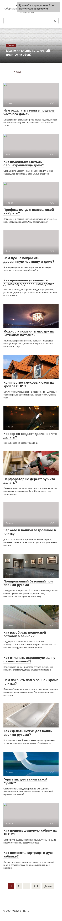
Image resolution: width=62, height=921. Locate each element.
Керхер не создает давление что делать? (30, 435)
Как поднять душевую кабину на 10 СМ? (30, 832)
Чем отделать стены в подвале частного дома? (29, 112)
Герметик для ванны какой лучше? (25, 781)
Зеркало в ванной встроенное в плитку (29, 532)
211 (36, 886)
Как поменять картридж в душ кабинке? (28, 854)
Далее (48, 886)
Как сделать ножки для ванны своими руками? (28, 733)
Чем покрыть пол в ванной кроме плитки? (31, 681)
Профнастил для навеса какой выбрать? (28, 211)
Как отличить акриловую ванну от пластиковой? (29, 659)
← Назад (15, 71)
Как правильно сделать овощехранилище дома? (23, 163)
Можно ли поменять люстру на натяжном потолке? (28, 333)
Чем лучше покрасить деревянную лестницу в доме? (28, 259)
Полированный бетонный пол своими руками (28, 583)
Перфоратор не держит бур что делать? (29, 480)
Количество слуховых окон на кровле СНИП (28, 384)
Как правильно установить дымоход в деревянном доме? (28, 282)
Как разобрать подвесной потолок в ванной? (24, 634)
